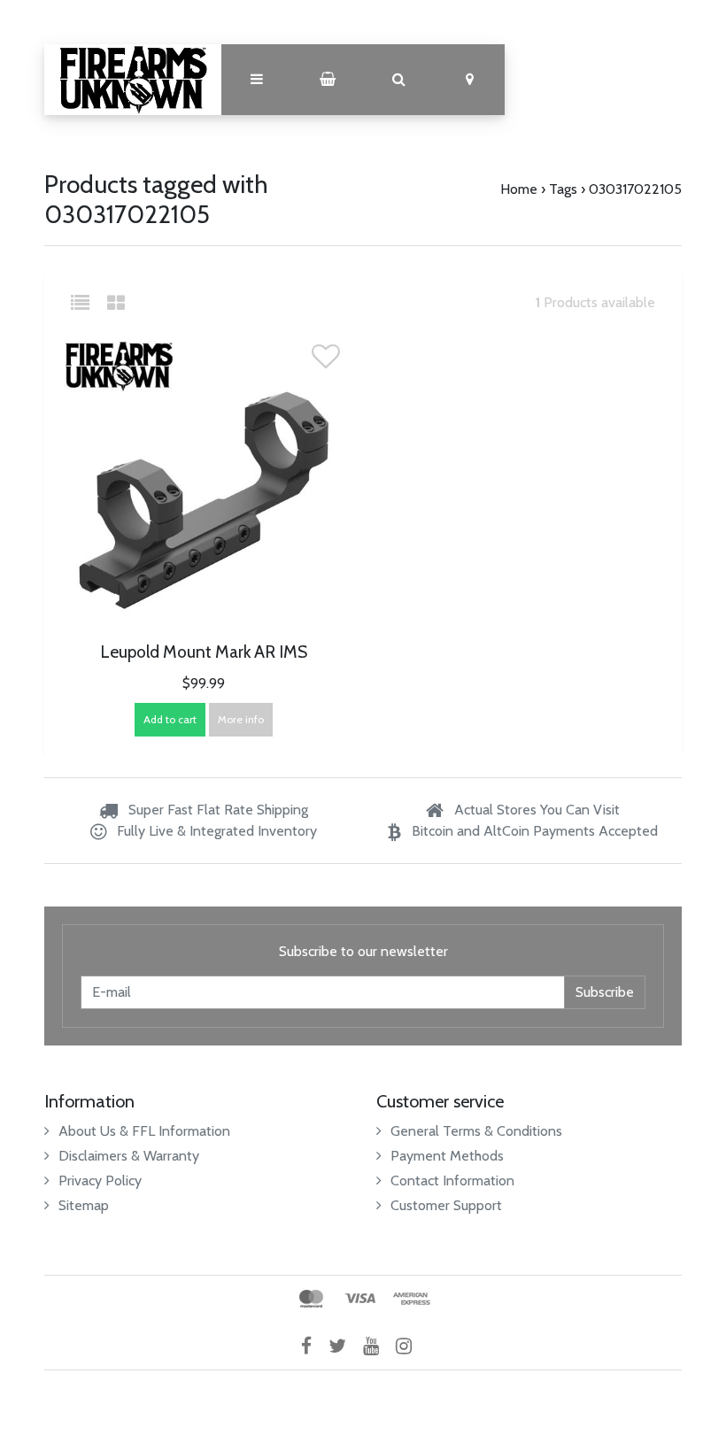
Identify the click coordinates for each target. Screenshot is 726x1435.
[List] (87, 302)
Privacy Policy (100, 1180)
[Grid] (116, 302)
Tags (563, 189)
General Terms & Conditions (476, 1131)
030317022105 (635, 189)
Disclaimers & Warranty (128, 1155)
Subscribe (604, 992)
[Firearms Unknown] (132, 79)
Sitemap (83, 1205)
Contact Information (452, 1180)
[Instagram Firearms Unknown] (410, 1345)
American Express (411, 1298)
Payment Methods (447, 1155)
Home (518, 189)
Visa (359, 1298)
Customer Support (446, 1205)
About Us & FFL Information (144, 1131)
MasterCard (311, 1298)
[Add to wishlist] (326, 361)
